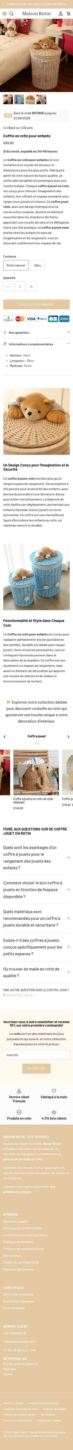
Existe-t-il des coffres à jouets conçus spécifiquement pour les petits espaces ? (32, 947)
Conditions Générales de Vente (25, 1235)
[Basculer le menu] (4, 13)
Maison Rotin (20, 1432)
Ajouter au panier (36, 304)
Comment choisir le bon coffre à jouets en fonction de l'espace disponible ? (32, 889)
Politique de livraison (18, 1242)
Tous (36, 743)
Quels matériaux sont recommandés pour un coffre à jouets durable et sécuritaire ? (31, 918)
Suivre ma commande (18, 1294)
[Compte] (59, 13)
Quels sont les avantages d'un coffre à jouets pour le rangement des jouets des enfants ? (30, 857)
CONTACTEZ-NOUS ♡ (20, 995)
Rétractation (12, 1255)
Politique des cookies (18, 1269)
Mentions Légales (15, 1221)
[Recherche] (13, 13)
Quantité (9, 278)
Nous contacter (14, 1308)
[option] (36, 55)
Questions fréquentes (18, 1301)
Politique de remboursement (23, 1248)
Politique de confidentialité (22, 1228)
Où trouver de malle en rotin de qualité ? (31, 972)
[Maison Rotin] (36, 13)
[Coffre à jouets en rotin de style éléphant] (36, 772)
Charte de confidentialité (21, 1262)
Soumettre (36, 1068)
